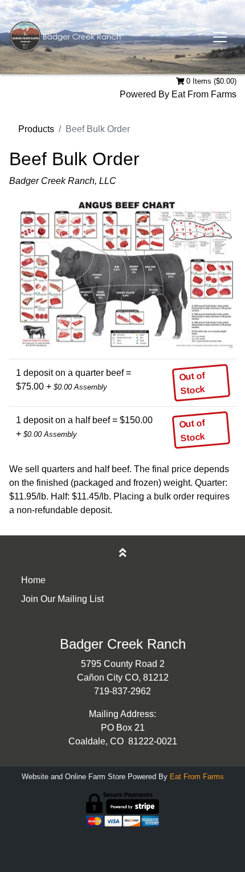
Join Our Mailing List (62, 599)
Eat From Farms (204, 94)
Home (33, 580)
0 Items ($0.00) (210, 81)
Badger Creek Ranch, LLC (62, 181)
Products (36, 129)
